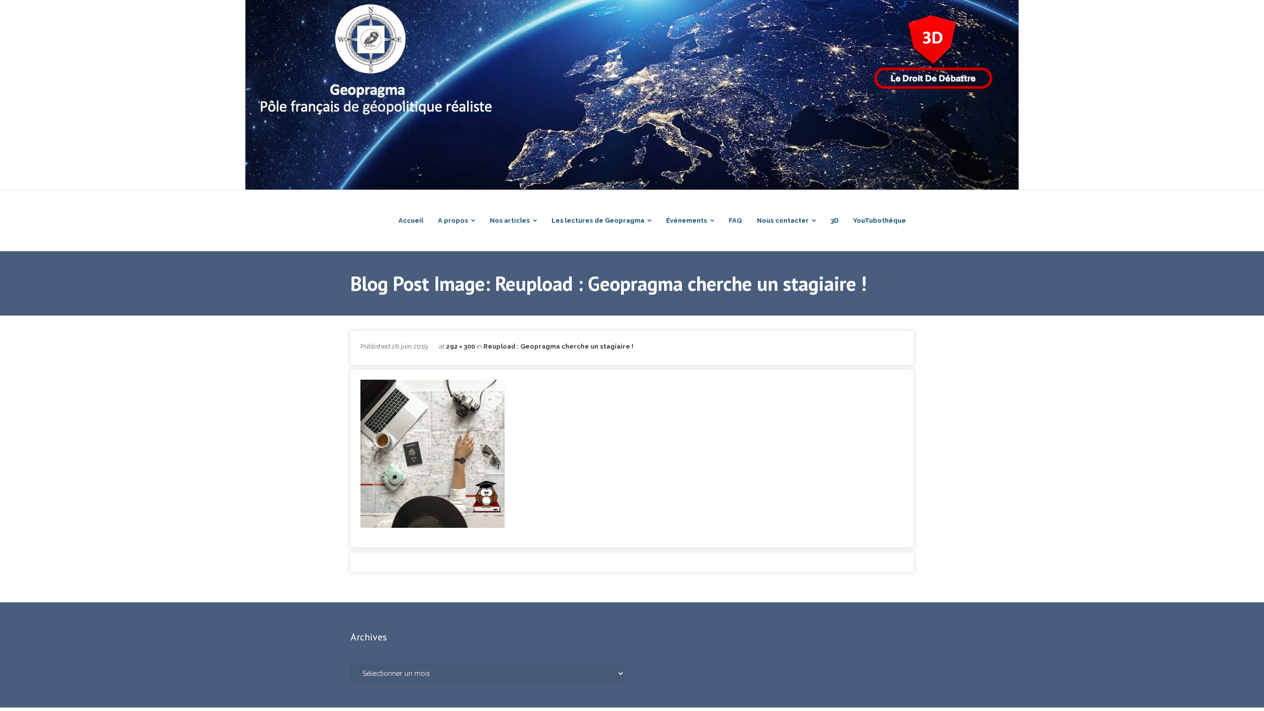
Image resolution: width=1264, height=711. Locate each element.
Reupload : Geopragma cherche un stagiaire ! (558, 346)
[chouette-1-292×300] (432, 454)
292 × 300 (460, 346)
